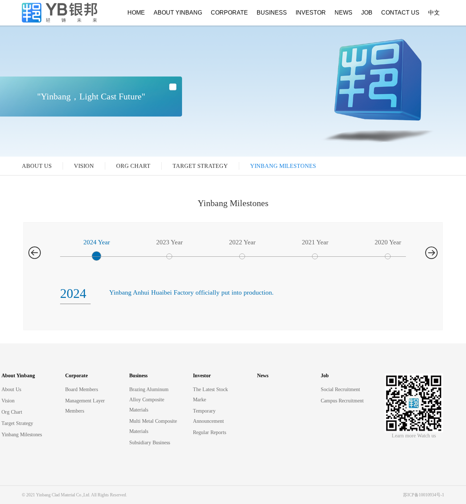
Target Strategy (200, 166)
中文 (434, 12)
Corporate (229, 12)
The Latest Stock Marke (210, 394)
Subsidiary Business (149, 442)
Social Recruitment (340, 389)
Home (136, 12)
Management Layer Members (85, 406)
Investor (311, 12)
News (343, 12)
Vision (84, 166)
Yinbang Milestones (283, 166)
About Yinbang (178, 12)
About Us (37, 166)
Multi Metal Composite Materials (153, 426)
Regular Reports (209, 432)
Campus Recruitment (342, 400)
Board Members (81, 389)
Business (272, 12)
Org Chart (133, 166)
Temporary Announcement (208, 416)
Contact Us (400, 12)
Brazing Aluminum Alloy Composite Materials (149, 400)
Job (366, 12)
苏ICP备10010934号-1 (423, 494)
